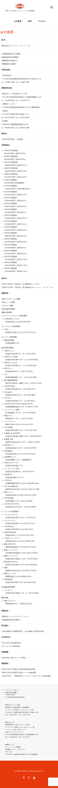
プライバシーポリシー (12, 690)
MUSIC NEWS (10, 694)
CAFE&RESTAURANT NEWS (15, 697)
